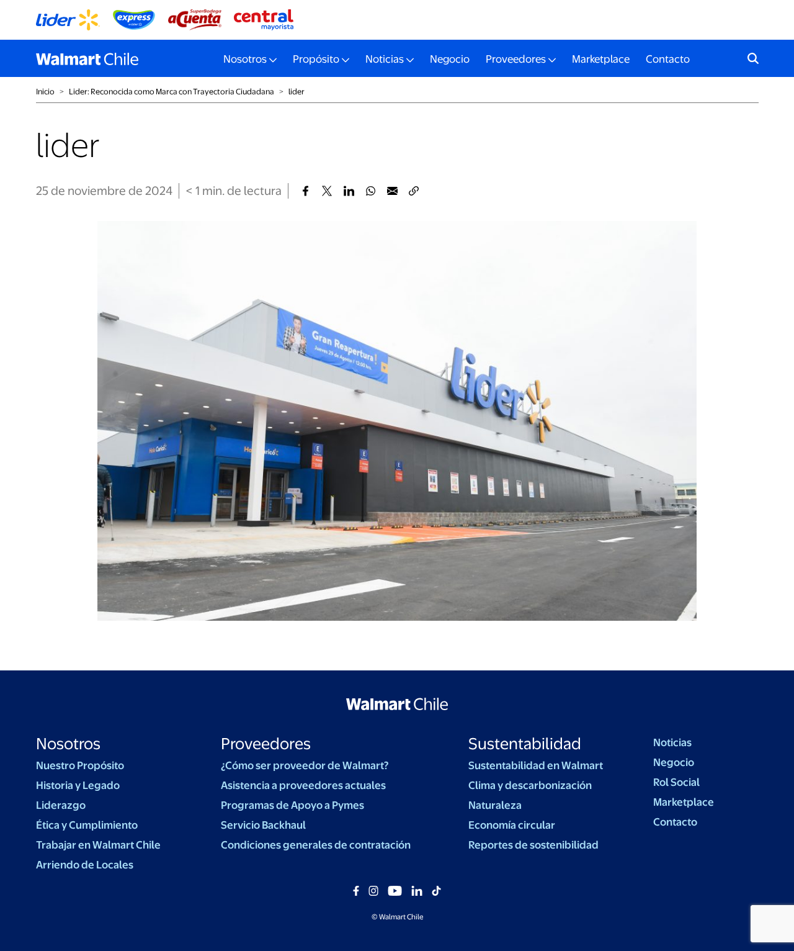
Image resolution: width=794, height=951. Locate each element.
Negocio (450, 59)
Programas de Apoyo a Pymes (292, 805)
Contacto (668, 59)
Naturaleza (495, 805)
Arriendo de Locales (84, 865)
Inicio (45, 91)
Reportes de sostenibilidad (533, 845)
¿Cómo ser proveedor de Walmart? (304, 765)
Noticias (672, 742)
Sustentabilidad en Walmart (535, 765)
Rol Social (676, 782)
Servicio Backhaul (263, 825)
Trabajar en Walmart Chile (98, 845)
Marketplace (601, 59)
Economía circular (511, 825)
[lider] (305, 191)
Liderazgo (61, 805)
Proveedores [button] (516, 59)
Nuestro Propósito (80, 765)
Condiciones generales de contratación (316, 845)
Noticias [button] (384, 59)
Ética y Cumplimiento (87, 825)
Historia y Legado (78, 785)
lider (296, 91)
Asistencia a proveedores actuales (303, 785)
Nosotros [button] (245, 59)
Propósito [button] (316, 59)
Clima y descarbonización (530, 785)
